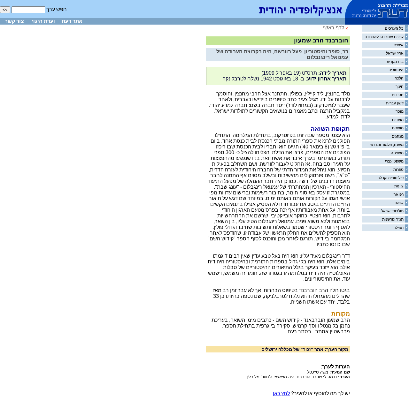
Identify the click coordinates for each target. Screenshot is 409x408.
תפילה (398, 227)
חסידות (398, 95)
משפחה (397, 153)
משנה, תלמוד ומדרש (387, 144)
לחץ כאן (281, 393)
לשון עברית (395, 103)
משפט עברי (394, 161)
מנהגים (398, 136)
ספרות (398, 169)
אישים (399, 45)
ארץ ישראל (395, 53)
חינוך (400, 86)
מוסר (400, 111)
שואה (399, 202)
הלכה (399, 78)
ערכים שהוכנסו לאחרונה (384, 36)
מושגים (398, 128)
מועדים (398, 119)
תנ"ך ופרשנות (393, 219)
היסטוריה (396, 70)
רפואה (398, 194)
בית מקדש (395, 61)
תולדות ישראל (392, 211)
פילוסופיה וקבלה (390, 178)
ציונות (399, 186)
